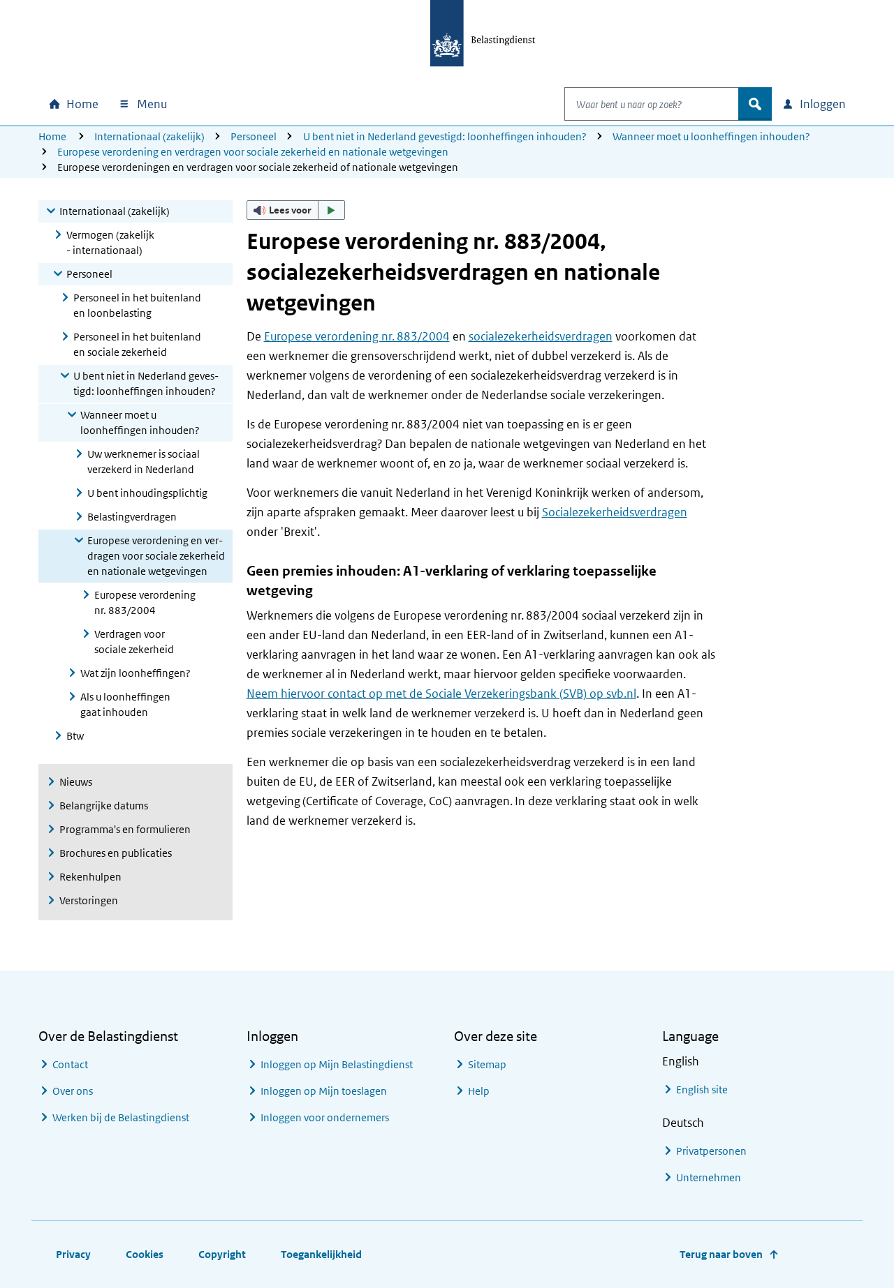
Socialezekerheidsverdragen (614, 512)
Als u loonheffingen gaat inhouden (125, 704)
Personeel (253, 136)
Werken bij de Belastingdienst (120, 1117)
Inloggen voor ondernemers (325, 1117)
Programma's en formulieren (125, 829)
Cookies (144, 1254)
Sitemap (487, 1064)
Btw (75, 735)
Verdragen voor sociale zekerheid (134, 641)
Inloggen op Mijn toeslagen (324, 1091)
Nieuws (75, 781)
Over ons (72, 1091)
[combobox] (651, 104)
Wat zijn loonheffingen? (135, 673)
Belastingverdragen (132, 516)
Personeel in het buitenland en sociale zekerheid (137, 344)
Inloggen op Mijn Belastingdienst (337, 1064)
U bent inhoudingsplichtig (147, 493)
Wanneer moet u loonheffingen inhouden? (711, 136)
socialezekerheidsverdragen (541, 336)
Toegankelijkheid (321, 1254)
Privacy (73, 1254)
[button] (296, 210)
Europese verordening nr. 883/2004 (145, 602)
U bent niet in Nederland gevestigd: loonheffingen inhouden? (445, 136)
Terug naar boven (721, 1254)
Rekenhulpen (90, 876)
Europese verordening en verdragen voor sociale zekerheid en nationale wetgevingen (252, 151)
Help (479, 1091)
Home (52, 136)
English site (702, 1089)
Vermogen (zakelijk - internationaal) (110, 242)
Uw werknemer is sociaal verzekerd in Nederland (143, 461)
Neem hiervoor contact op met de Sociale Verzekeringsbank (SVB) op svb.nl (441, 693)
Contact (70, 1064)
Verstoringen (88, 900)
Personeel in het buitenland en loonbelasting (137, 305)
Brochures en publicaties (115, 853)
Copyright (222, 1254)
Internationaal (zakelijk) (149, 136)
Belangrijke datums (103, 805)
